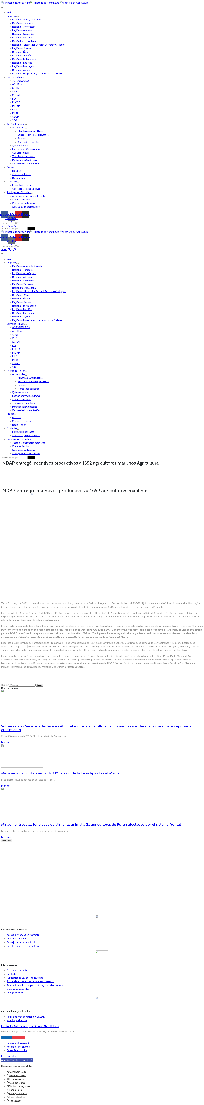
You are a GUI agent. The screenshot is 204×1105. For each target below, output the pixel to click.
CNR (14, 91)
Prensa (10, 167)
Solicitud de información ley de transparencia (30, 981)
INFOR (15, 113)
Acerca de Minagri (16, 124)
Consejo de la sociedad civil (26, 206)
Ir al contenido (9, 1056)
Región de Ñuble (21, 52)
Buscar (5, 685)
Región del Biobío (21, 55)
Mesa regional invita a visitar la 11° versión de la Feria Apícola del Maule (60, 773)
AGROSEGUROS (21, 80)
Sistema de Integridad (18, 989)
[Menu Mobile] (2, 7)
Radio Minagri (19, 178)
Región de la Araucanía (24, 59)
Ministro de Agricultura (30, 131)
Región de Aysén (21, 70)
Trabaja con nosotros (23, 156)
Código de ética (15, 992)
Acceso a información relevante (28, 196)
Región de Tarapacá (22, 23)
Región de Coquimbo (23, 34)
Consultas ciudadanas (23, 203)
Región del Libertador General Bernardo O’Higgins (39, 44)
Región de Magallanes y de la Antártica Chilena (37, 73)
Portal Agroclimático (17, 1020)
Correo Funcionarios (17, 1050)
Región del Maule (21, 48)
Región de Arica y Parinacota (27, 19)
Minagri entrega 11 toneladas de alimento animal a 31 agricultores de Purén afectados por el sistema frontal (91, 824)
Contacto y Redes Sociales (26, 188)
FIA (14, 98)
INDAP (16, 106)
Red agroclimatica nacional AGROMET (26, 1016)
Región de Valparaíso (23, 37)
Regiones (11, 16)
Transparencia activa (17, 970)
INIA (14, 109)
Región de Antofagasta (24, 26)
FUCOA (16, 102)
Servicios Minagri (15, 77)
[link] (2, 249)
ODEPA (16, 116)
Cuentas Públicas (21, 152)
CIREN (15, 88)
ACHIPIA (17, 84)
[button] (17, 1060)
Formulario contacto (23, 185)
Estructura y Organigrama (26, 149)
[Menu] (17, 16)
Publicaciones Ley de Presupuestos (25, 977)
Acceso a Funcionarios (18, 1046)
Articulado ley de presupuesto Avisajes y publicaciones (35, 985)
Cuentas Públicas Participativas (23, 946)
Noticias (16, 170)
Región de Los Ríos (22, 62)
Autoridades (18, 127)
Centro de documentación (26, 163)
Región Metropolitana (24, 41)
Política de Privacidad (18, 1043)
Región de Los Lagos (23, 66)
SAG (14, 120)
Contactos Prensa (21, 174)
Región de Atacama (22, 30)
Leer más (6, 742)
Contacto (12, 181)
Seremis (22, 138)
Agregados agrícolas (28, 142)
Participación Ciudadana (24, 160)
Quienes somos (20, 145)
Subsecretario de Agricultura (33, 134)
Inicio (9, 12)
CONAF (16, 95)
